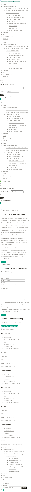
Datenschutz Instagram (11, 348)
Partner (5, 32)
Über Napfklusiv (8, 37)
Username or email (5, 88)
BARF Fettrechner (14, 15)
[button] (3, 262)
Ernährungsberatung (10, 6)
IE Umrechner (13, 28)
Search (5, 485)
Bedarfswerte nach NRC (16, 22)
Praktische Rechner (12, 13)
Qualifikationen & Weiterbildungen (17, 11)
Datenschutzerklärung (12, 340)
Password (3, 91)
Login (2, 95)
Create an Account (9, 85)
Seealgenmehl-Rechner (16, 17)
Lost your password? (6, 97)
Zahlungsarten (9, 344)
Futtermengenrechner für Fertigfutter (19, 467)
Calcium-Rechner (14, 19)
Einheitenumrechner (15, 30)
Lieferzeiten (8, 346)
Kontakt (5, 39)
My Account (6, 483)
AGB (5, 342)
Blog (4, 35)
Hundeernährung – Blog (12, 383)
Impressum (7, 338)
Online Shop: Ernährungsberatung (17, 9)
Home (4, 4)
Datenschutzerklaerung (12, 311)
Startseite (7, 375)
